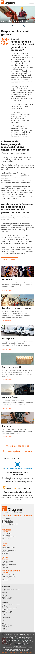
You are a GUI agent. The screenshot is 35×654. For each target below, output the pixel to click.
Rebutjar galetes (17, 652)
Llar (3, 620)
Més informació (7, 290)
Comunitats (5, 626)
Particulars (6, 618)
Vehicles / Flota (6, 612)
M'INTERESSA (9, 260)
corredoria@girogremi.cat (10, 524)
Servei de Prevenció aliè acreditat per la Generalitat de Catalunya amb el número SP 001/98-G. (17, 495)
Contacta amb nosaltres (22, 452)
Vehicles (4, 595)
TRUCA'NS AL (17, 446)
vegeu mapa (5, 525)
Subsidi (4, 592)
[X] (33, 634)
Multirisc (4, 591)
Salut (3, 594)
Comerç (4, 614)
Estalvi (4, 628)
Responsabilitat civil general (11, 589)
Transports (5, 609)
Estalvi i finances (7, 598)
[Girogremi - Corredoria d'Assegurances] (8, 2)
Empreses (8, 26)
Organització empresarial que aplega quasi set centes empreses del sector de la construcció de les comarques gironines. (17, 477)
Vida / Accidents (7, 597)
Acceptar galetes (7, 652)
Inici (2, 26)
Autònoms (6, 586)
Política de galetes (27, 652)
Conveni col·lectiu (7, 611)
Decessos (5, 630)
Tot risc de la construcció (10, 608)
